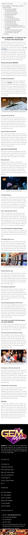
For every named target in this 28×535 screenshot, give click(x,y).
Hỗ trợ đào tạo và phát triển (12, 24)
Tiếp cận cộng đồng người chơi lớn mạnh (15, 25)
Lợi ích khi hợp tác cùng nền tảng (12, 20)
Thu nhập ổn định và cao (11, 21)
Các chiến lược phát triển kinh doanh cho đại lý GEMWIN (15, 27)
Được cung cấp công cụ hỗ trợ (13, 18)
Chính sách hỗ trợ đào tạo (12, 11)
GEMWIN (9, 82)
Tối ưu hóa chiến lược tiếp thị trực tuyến (14, 29)
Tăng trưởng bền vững (11, 22)
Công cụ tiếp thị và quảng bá (12, 13)
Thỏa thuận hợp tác (11, 17)
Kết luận (6, 33)
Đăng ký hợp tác (10, 16)
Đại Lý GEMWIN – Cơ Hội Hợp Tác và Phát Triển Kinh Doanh (13, 6)
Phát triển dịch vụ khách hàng (13, 32)
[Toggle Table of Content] (24, 4)
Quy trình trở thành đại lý (10, 14)
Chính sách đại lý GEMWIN (10, 9)
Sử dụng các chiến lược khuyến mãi (14, 31)
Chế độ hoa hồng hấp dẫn (11, 10)
